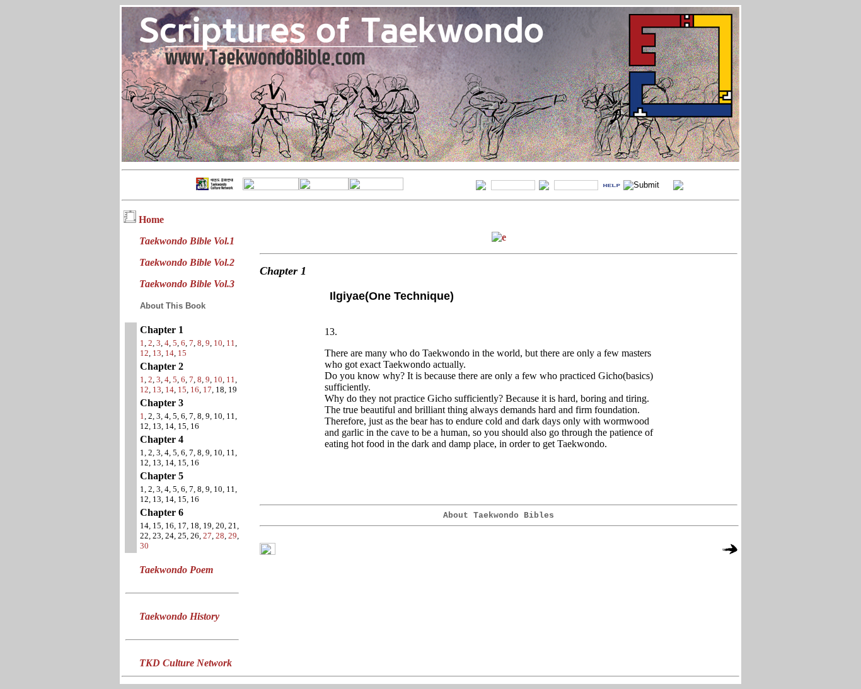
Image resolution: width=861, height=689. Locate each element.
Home (151, 219)
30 (144, 545)
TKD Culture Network (185, 663)
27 (207, 535)
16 (194, 389)
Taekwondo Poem (176, 569)
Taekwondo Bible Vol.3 (186, 283)
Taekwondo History (179, 616)
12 (144, 353)
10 (218, 343)
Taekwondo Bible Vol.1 (186, 241)
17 (207, 389)
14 (169, 353)
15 (182, 353)
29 (232, 535)
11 (230, 343)
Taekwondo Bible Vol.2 (186, 262)
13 (157, 353)
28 (220, 535)
